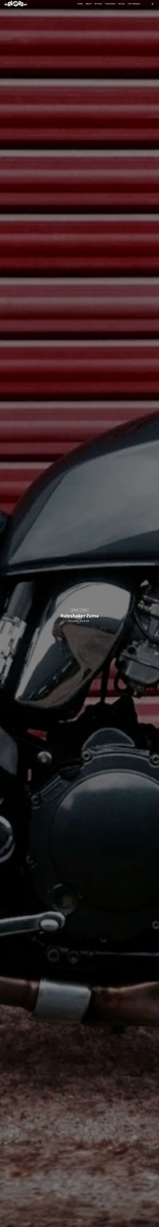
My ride (98, 4)
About (89, 4)
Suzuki (84, 610)
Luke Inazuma (73, 621)
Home (80, 4)
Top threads (134, 4)
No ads (121, 4)
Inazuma (75, 610)
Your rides (110, 4)
